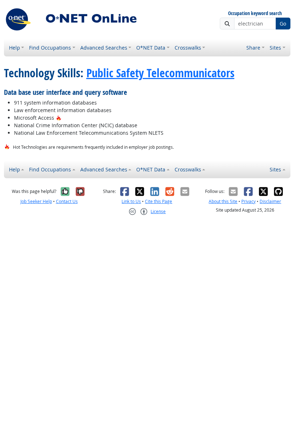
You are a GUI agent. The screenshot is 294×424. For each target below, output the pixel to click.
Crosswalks (188, 47)
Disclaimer (270, 201)
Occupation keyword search (255, 13)
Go (283, 23)
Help (14, 47)
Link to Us (131, 201)
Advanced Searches (103, 47)
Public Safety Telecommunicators (160, 73)
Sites (275, 47)
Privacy (248, 201)
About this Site (223, 201)
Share (253, 47)
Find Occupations (50, 47)
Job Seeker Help (36, 201)
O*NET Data (150, 47)
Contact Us (67, 201)
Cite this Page (158, 201)
